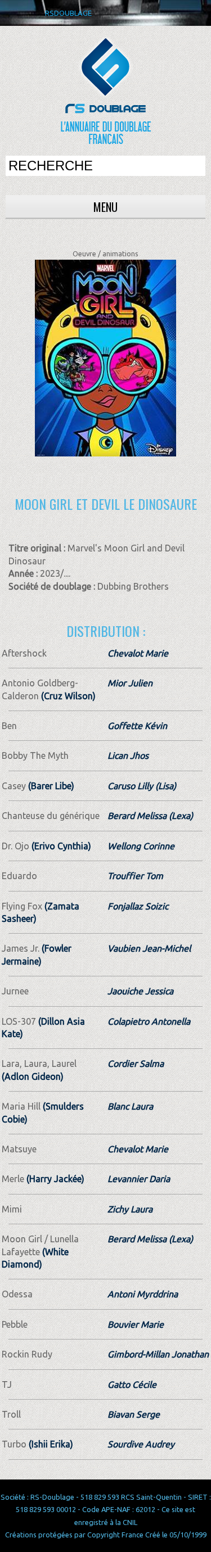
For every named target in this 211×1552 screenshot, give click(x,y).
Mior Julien (129, 683)
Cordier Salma (135, 1063)
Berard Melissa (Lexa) (150, 816)
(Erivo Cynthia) (60, 846)
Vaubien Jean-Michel (149, 948)
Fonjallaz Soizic (137, 906)
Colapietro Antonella (148, 1021)
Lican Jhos (128, 755)
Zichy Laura (129, 1209)
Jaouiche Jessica (140, 991)
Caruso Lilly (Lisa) (141, 786)
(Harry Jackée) (54, 1179)
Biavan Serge (133, 1414)
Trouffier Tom (135, 876)
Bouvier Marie (135, 1324)
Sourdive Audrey (140, 1444)
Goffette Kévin (137, 726)
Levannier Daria (138, 1179)
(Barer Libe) (50, 786)
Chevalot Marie (137, 653)
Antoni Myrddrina (142, 1294)
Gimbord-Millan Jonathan (158, 1354)
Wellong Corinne (140, 846)
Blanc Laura (130, 1106)
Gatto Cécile (131, 1384)
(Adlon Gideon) (33, 1076)
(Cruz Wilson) (67, 696)
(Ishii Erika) (49, 1444)
